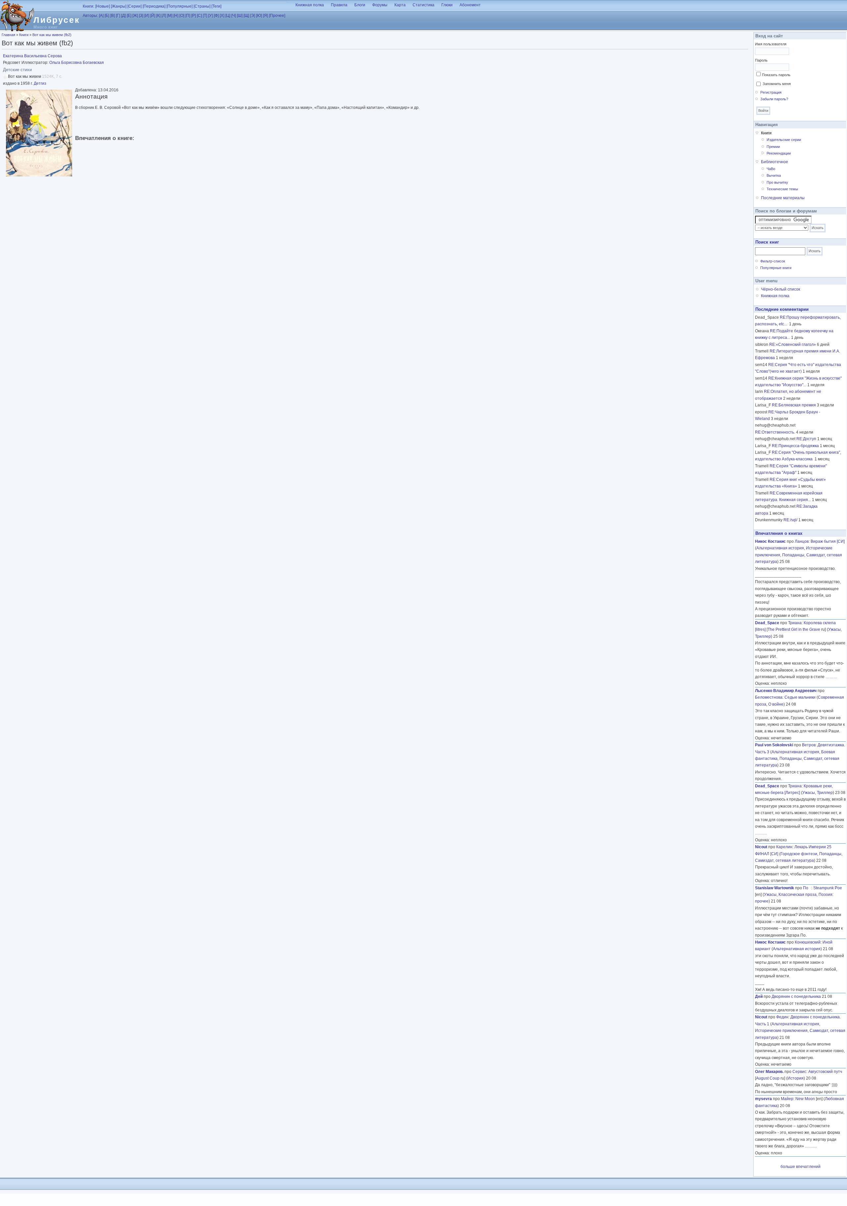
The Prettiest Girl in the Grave (794, 629)
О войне (775, 704)
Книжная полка (309, 5)
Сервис (799, 1071)
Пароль (761, 60)
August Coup (768, 1078)
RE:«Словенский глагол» (792, 344)
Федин (782, 1017)
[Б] (107, 15)
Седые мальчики (800, 697)
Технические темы (782, 189)
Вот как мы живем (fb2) (51, 35)
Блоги (359, 5)
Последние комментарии (782, 309)
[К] (158, 15)
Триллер (763, 636)
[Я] (265, 15)
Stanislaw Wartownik (774, 888)
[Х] (222, 15)
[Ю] (259, 15)
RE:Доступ (806, 439)
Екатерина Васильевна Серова (32, 56)
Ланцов (802, 541)
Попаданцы (793, 555)
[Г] (118, 15)
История (795, 1078)
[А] (101, 15)
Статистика (423, 5)
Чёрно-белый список (780, 289)
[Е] (129, 15)
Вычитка (774, 175)
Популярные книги (775, 268)
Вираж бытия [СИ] (828, 541)
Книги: (88, 6)
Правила (339, 5)
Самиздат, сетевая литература (784, 860)
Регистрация (770, 92)
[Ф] (216, 15)
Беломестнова (768, 697)
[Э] (252, 15)
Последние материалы (783, 198)
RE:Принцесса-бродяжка (795, 445)
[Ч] (233, 15)
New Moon (805, 1098)
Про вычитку (777, 182)
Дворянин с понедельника (796, 996)
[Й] (152, 15)
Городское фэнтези (798, 854)
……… (831, 676)
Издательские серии (784, 140)
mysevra (763, 1098)
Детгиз (40, 83)
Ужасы (834, 629)
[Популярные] (179, 6)
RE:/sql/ (790, 520)
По (807, 888)
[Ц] (227, 15)
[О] (181, 15)
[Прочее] (277, 15)
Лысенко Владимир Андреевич (786, 690)
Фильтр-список (772, 261)
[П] (187, 15)
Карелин (784, 847)
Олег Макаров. (769, 1071)
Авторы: (90, 15)
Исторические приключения (781, 1030)
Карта (400, 5)
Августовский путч (825, 1071)
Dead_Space (767, 623)
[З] (141, 15)
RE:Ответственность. (775, 432)
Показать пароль (776, 75)
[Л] (163, 15)
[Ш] (240, 15)
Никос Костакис (770, 541)
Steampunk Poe (827, 888)
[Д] (123, 15)
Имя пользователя (770, 44)
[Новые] (102, 6)
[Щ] (246, 15)
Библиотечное (774, 162)
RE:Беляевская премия (794, 405)
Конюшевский (808, 942)
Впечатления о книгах (778, 533)
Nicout (761, 847)
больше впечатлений (800, 1166)
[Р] (193, 15)
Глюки (447, 5)
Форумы (379, 5)
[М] (169, 15)
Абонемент (470, 5)
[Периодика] (154, 6)
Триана (795, 623)
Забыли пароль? (774, 99)
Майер (787, 1098)
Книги (23, 35)
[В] (112, 15)
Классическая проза (798, 894)
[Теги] (216, 6)
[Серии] (134, 6)
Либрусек (56, 19)
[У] (210, 15)
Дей (759, 996)
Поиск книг (767, 242)
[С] (199, 15)
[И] (146, 15)
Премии (773, 147)
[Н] (175, 15)
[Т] (205, 15)
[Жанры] (118, 6)
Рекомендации (779, 153)
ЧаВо (771, 169)
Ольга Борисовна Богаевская (76, 62)
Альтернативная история (780, 548)
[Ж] (135, 15)
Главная (8, 35)
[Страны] (202, 6)
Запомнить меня (777, 84)
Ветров (809, 745)
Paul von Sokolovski (774, 745)
